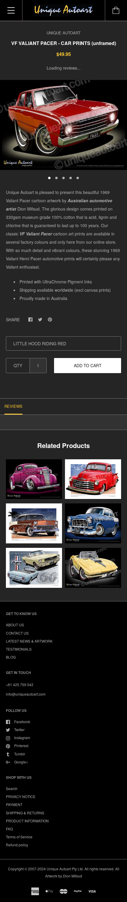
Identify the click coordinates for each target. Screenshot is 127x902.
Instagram (22, 737)
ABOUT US (15, 624)
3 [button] (63, 178)
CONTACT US (17, 632)
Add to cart (88, 365)
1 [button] (49, 178)
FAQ (9, 828)
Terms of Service (19, 836)
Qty (18, 365)
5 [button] (77, 178)
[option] (63, 125)
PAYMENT (14, 804)
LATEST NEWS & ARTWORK (29, 640)
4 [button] (70, 178)
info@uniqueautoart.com (25, 693)
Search (11, 788)
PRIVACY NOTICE (20, 796)
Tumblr (19, 753)
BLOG (11, 656)
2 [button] (56, 178)
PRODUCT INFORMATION (27, 820)
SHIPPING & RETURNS (25, 812)
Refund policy (17, 844)
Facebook (22, 721)
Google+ (21, 761)
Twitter (19, 729)
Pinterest (21, 745)
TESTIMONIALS (19, 648)
